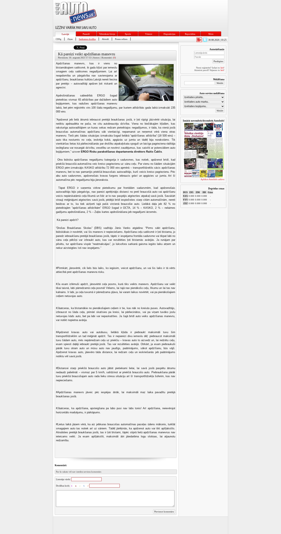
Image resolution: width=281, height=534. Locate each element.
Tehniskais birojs (107, 34)
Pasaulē (86, 34)
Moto (211, 34)
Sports (128, 34)
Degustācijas (169, 34)
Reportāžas (190, 34)
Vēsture (148, 34)
